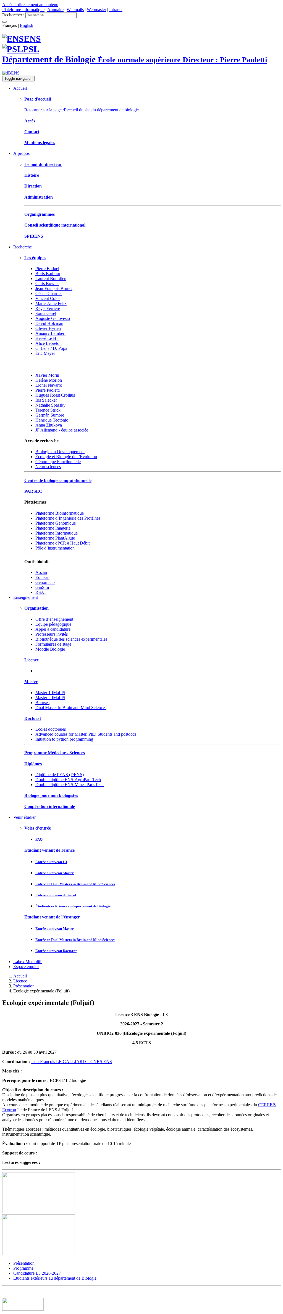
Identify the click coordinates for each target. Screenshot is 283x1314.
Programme (23, 1268)
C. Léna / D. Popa (51, 348)
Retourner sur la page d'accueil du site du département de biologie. (82, 109)
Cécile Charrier (48, 293)
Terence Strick (48, 410)
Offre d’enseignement (54, 619)
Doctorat (32, 718)
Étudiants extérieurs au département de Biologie (73, 906)
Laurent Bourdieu (50, 278)
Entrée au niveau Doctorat (56, 951)
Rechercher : (13, 14)
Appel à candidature (52, 629)
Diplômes (33, 763)
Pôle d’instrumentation (55, 548)
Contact (31, 131)
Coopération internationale (49, 806)
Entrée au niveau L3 (51, 862)
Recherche (22, 247)
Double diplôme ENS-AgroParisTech (68, 779)
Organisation (36, 608)
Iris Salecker (46, 400)
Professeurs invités (51, 634)
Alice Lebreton (48, 343)
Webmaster (96, 9)
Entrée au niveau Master (54, 873)
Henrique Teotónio (51, 420)
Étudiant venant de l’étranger (52, 917)
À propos (21, 153)
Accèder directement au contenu (30, 4)
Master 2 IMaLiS (50, 697)
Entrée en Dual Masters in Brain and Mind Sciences (75, 884)
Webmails (75, 9)
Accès (29, 121)
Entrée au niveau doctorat (55, 895)
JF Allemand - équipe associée (61, 430)
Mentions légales (39, 142)
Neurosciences (48, 466)
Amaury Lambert (50, 333)
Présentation (24, 986)
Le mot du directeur (43, 164)
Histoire (31, 175)
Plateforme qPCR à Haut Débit (62, 543)
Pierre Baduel (47, 268)
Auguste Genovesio (52, 318)
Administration (38, 197)
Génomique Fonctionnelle (58, 461)
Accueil (20, 88)
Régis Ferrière (47, 308)
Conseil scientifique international (54, 225)
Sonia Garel (45, 313)
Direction (33, 186)
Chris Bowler (47, 283)
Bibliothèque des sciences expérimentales (71, 639)
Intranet (115, 9)
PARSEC (33, 491)
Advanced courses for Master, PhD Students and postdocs (85, 734)
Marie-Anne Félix (51, 303)
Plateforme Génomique (55, 523)
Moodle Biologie (50, 649)
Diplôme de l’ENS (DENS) (59, 774)
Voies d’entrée (37, 828)
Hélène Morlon (48, 380)
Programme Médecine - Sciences (54, 752)
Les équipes (35, 257)
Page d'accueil (37, 99)
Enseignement (25, 597)
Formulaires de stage (53, 644)
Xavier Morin (47, 375)
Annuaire (55, 9)
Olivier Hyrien (48, 328)
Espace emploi (26, 966)
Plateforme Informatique (23, 9)
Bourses (42, 702)
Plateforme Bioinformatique (59, 513)
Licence (31, 660)
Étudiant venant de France (49, 850)
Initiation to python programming (64, 739)
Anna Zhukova (48, 425)
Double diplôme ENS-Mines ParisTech (69, 784)
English (26, 25)
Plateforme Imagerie (52, 528)
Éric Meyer (45, 353)
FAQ (39, 839)
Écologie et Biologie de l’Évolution (66, 456)
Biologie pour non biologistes (51, 795)
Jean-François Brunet (53, 288)
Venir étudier (24, 817)
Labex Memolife (27, 961)
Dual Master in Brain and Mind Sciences (70, 707)
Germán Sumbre (49, 415)
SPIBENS (33, 236)
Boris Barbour (47, 273)
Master (31, 681)
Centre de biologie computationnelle (57, 480)
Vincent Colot (47, 298)
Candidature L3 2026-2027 (37, 1273)
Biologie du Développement (60, 451)
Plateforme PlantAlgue (55, 538)
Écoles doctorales (50, 729)
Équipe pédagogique (53, 624)
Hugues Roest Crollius (55, 395)
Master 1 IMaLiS (50, 692)
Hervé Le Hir (47, 338)
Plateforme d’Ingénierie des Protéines (67, 518)
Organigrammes (39, 214)
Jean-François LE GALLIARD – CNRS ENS (71, 1061)
